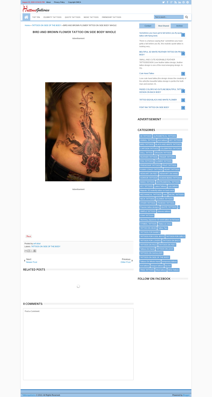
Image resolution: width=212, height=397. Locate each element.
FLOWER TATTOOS (163, 161)
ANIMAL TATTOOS (148, 140)
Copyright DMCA (74, 2)
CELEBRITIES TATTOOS (170, 149)
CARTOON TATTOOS (149, 149)
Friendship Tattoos (111, 17)
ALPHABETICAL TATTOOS (164, 136)
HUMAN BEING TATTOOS (170, 178)
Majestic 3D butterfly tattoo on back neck (157, 190)
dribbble (184, 2)
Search (186, 17)
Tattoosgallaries (29, 395)
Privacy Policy (59, 2)
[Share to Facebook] (34, 250)
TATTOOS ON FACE (148, 245)
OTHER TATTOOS (147, 203)
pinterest (188, 2)
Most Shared (163, 26)
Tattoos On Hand (147, 249)
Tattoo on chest (165, 224)
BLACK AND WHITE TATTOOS (168, 144)
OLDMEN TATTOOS (164, 199)
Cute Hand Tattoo (146, 73)
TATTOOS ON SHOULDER (151, 253)
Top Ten (36, 17)
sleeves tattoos (164, 211)
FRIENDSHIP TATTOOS (150, 165)
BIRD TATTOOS (146, 144)
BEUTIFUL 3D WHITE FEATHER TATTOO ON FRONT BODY (161, 53)
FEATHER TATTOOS (148, 157)
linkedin (180, 2)
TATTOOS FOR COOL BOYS (152, 236)
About (48, 2)
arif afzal (37, 244)
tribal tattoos (161, 270)
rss (176, 2)
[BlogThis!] (28, 250)
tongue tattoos (157, 266)
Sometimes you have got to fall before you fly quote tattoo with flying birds (160, 34)
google (171, 2)
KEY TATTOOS (146, 186)
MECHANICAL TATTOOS (150, 195)
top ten (168, 266)
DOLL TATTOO (146, 153)
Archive (179, 26)
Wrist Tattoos (173, 270)
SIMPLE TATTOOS (148, 211)
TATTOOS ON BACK (171, 241)
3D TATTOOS (145, 136)
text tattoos (144, 266)
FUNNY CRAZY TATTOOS (151, 169)
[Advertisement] (78, 61)
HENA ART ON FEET (149, 174)
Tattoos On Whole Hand (150, 261)
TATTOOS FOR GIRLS (175, 236)
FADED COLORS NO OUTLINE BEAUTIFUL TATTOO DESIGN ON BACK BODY (161, 90)
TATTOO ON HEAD (148, 228)
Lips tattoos (173, 186)
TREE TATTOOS (147, 270)
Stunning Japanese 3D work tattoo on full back (159, 220)
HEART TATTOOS (171, 169)
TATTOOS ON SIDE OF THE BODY (45, 246)
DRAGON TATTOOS (163, 153)
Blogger (186, 395)
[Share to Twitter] (31, 250)
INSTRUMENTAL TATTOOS (168, 182)
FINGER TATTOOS (167, 157)
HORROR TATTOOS (148, 178)
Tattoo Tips (162, 228)
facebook (167, 2)
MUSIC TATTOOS (176, 195)
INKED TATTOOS (147, 182)
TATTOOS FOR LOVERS (150, 241)
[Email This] (25, 250)
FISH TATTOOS (146, 161)
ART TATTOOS (175, 140)
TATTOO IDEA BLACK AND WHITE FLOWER (158, 100)
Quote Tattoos (72, 17)
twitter (163, 2)
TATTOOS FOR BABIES (150, 232)
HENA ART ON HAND (169, 174)
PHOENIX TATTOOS (165, 203)
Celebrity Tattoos (52, 17)
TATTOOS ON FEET (167, 245)
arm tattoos (162, 140)
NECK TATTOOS (147, 199)
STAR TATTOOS (147, 215)
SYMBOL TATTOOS (148, 224)
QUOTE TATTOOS (168, 207)
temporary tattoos (169, 261)
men (165, 195)
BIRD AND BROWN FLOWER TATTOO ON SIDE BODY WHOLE (74, 32)
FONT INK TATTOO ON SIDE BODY (154, 107)
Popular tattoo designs (149, 207)
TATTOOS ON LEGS (164, 249)
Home (26, 17)
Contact (148, 26)
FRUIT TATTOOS (169, 165)
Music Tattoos (91, 17)
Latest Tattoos (160, 186)
